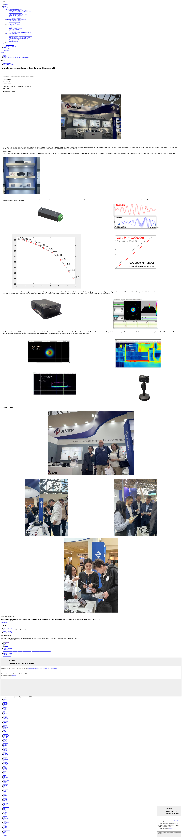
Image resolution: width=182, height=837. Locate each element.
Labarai (5, 43)
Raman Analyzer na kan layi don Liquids (18, 10)
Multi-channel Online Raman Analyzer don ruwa (20, 11)
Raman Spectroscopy (18, 651)
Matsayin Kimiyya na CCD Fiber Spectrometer (19, 37)
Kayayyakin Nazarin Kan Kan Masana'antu (16, 19)
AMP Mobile (6, 649)
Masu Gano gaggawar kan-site (13, 24)
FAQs (4, 47)
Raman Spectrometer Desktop (16, 16)
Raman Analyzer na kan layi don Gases (18, 14)
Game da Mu (6, 48)
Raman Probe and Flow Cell (15, 13)
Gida (4, 6)
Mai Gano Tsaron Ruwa (14, 29)
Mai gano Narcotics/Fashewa (15, 28)
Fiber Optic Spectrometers (12, 33)
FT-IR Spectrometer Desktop (15, 18)
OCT (7, 42)
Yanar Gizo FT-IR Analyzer (15, 15)
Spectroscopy (48, 651)
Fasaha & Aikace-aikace (11, 46)
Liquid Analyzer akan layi (15, 20)
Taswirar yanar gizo (7, 648)
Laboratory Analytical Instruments (14, 9)
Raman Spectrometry (8, 651)
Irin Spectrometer (27, 651)
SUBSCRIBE (4, 622)
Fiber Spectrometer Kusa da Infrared (17, 39)
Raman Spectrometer (40, 651)
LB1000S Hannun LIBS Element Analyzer (21, 32)
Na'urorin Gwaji (12, 23)
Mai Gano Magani (13, 25)
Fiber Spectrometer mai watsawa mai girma (19, 38)
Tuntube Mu (6, 50)
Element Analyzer (13, 31)
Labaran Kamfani (10, 45)
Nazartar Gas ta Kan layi (14, 22)
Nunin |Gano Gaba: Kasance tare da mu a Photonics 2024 (16, 57)
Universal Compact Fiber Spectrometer (18, 34)
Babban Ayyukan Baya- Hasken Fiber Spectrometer (20, 36)
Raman (33, 651)
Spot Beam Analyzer (13, 41)
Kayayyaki (5, 7)
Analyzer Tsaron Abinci (14, 27)
